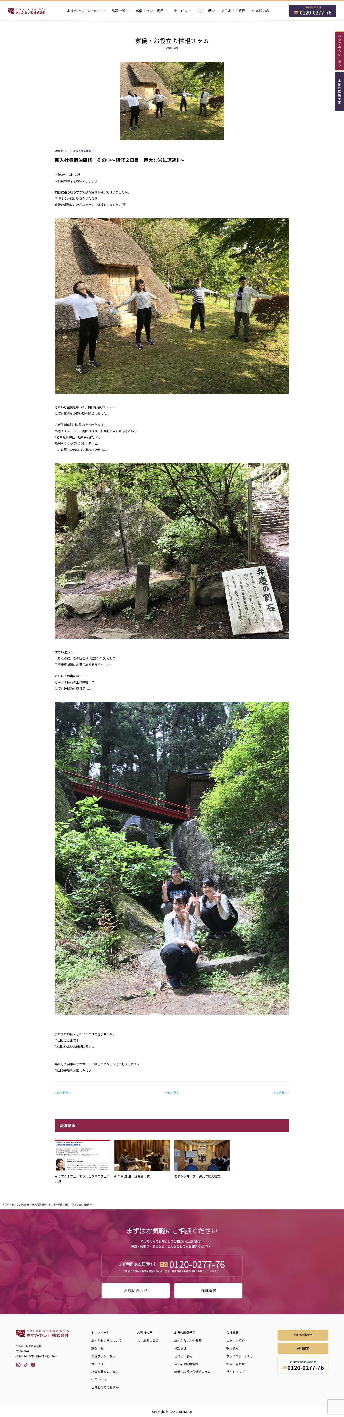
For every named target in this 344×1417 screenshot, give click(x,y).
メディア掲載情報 (186, 1364)
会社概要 (232, 1332)
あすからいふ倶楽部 (187, 1340)
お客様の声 (260, 10)
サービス (97, 1364)
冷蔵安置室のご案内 (105, 1371)
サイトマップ (235, 1371)
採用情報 (232, 1348)
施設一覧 (97, 1348)
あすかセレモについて (106, 1340)
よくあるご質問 (233, 10)
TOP (5, 1204)
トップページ (100, 1332)
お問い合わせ (136, 1290)
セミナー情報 (183, 1356)
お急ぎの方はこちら (339, 50)
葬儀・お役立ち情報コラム (192, 1371)
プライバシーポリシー (241, 1356)
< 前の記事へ (63, 1092)
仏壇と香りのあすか (105, 1387)
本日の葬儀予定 (339, 91)
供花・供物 (206, 10)
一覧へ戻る (172, 1092)
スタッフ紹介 (235, 1340)
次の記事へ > (281, 1092)
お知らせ (180, 1348)
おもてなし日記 (17, 1204)
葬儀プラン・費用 (103, 1356)
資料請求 (208, 1290)
